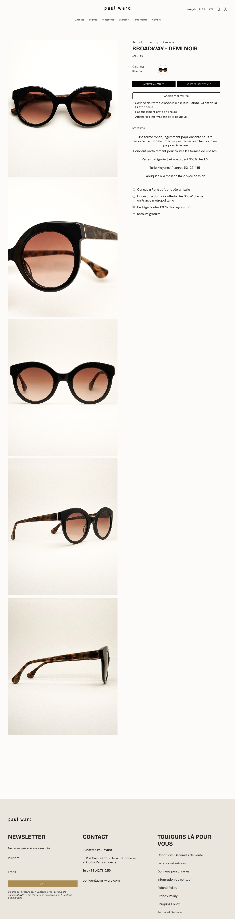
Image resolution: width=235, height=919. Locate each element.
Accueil (137, 42)
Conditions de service (44, 895)
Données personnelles (173, 871)
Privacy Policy (167, 896)
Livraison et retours (171, 863)
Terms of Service (169, 912)
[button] (79, 20)
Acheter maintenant (199, 84)
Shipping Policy (168, 904)
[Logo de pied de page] (20, 820)
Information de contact (174, 879)
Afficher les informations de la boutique (161, 117)
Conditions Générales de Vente (180, 855)
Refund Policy (167, 888)
